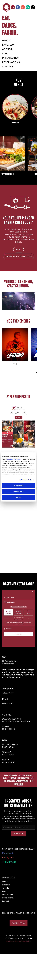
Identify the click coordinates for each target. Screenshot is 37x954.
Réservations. (11, 62)
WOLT (18, 249)
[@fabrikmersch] (14, 408)
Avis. (5, 53)
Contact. (8, 66)
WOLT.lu (20, 784)
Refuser (18, 497)
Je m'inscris (18, 834)
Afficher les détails (26, 480)
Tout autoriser (18, 485)
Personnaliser (17, 491)
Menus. (6, 40)
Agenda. (7, 49)
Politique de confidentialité (18, 941)
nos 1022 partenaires (14, 459)
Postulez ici (18, 923)
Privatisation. (11, 57)
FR (13, 7)
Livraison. (8, 44)
